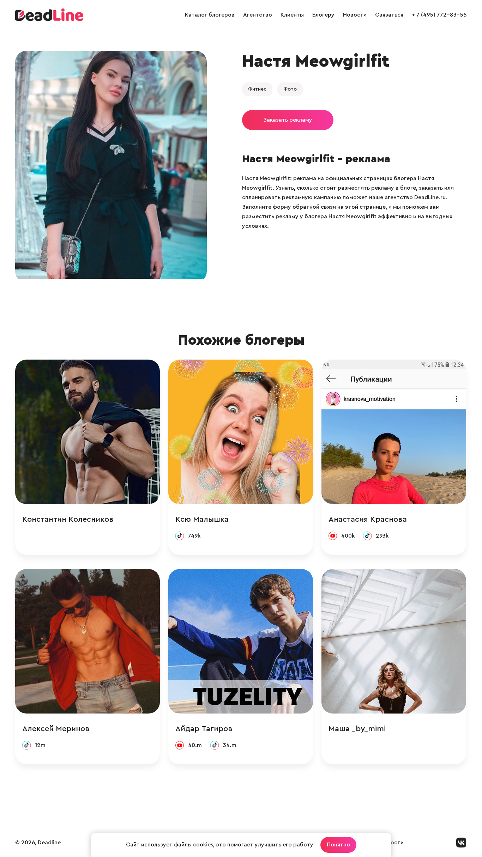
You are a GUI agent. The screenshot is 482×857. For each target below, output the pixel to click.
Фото (290, 89)
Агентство (257, 15)
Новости (355, 15)
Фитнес (257, 89)
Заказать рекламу (287, 120)
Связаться (389, 15)
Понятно (338, 844)
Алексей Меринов (56, 729)
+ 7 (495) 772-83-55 (439, 15)
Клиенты (292, 15)
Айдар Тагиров (204, 729)
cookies (203, 844)
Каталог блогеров (210, 15)
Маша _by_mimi (357, 729)
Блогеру (323, 15)
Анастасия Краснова (368, 519)
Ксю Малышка (202, 519)
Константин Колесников (68, 519)
